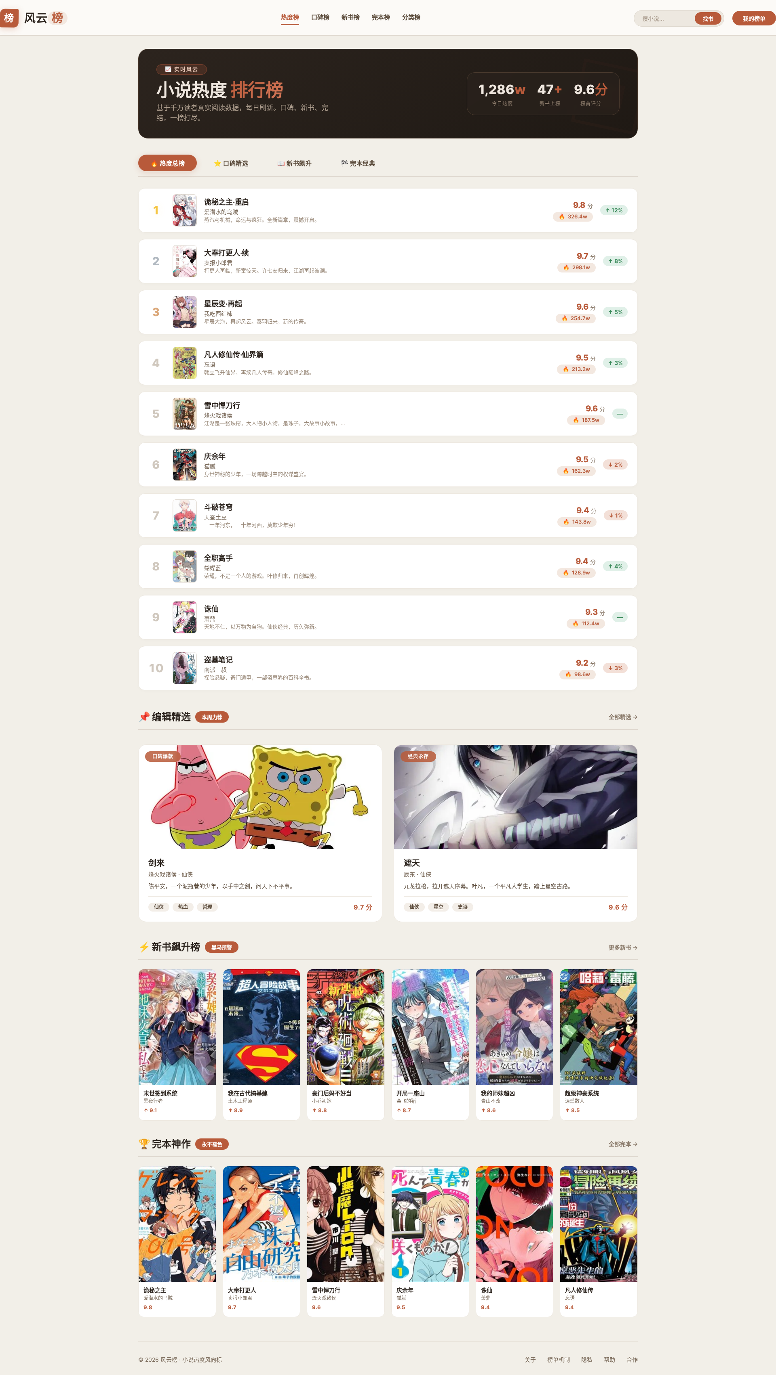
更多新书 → (623, 947)
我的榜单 (754, 18)
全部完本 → (623, 1143)
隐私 (587, 1359)
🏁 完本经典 (358, 163)
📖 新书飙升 (294, 163)
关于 (530, 1359)
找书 (708, 18)
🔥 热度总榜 (167, 163)
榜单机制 (558, 1359)
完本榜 (381, 17)
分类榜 (411, 17)
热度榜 (290, 17)
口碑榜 (320, 17)
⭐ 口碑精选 (231, 163)
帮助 (609, 1359)
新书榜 (351, 17)
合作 (632, 1359)
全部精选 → (623, 716)
